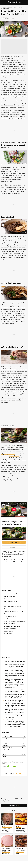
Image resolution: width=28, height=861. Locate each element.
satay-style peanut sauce (8, 454)
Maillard (5, 249)
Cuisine (9, 7)
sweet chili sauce (14, 456)
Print (19, 547)
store (10, 465)
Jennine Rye (6, 17)
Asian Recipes (18, 7)
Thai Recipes (5, 8)
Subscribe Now (13, 805)
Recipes (3, 7)
